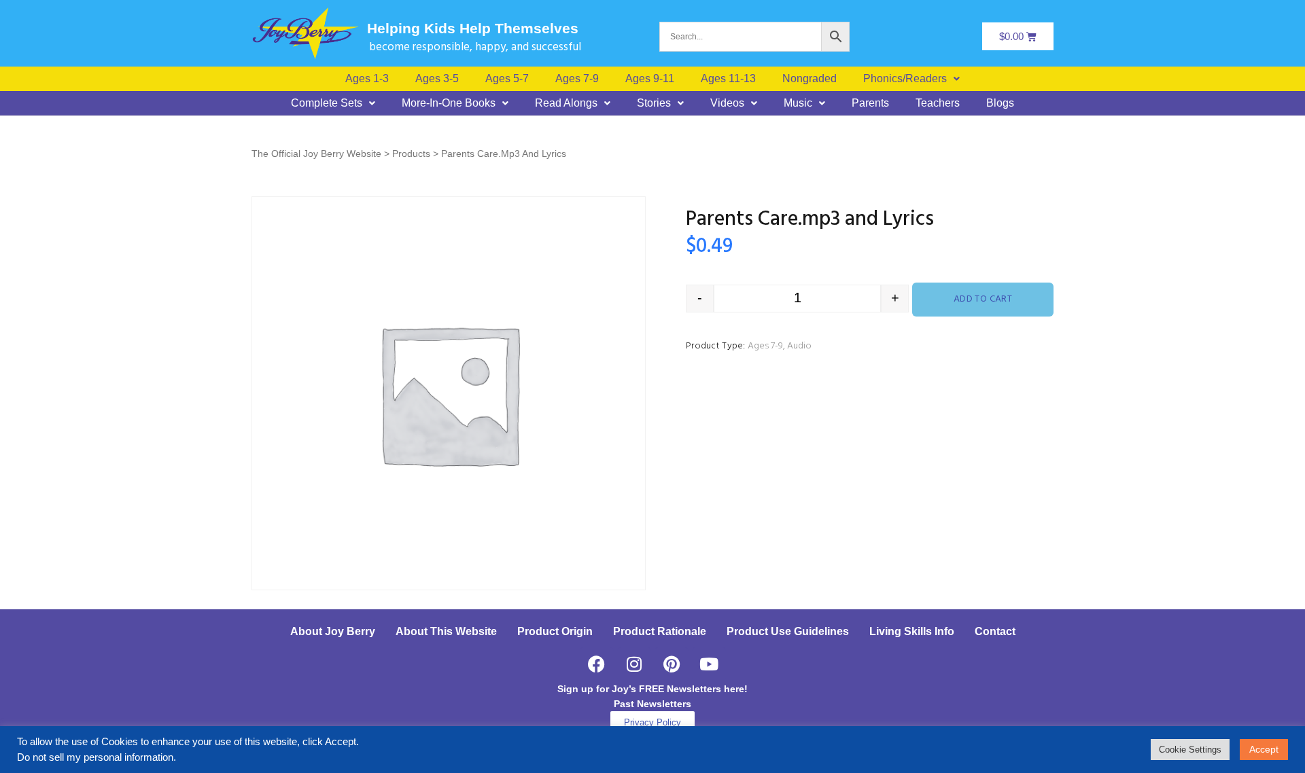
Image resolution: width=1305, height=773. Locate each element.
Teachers (938, 103)
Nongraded (809, 78)
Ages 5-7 (507, 78)
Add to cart (983, 299)
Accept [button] (1263, 749)
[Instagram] (634, 664)
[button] (911, 78)
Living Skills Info (911, 631)
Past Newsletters (652, 703)
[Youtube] (709, 664)
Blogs (1000, 103)
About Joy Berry (332, 631)
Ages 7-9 (577, 78)
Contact (995, 631)
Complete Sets (326, 103)
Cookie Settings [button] (1190, 749)
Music (798, 103)
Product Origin (555, 631)
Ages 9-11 (649, 78)
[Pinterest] (672, 664)
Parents (870, 103)
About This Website (446, 631)
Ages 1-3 (367, 78)
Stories (654, 103)
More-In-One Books (448, 103)
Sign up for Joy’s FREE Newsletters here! (652, 688)
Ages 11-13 (728, 78)
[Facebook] (597, 664)
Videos (727, 103)
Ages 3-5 (437, 78)
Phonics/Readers (905, 78)
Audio (799, 346)
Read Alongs (566, 103)
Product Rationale (659, 631)
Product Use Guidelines (788, 631)
